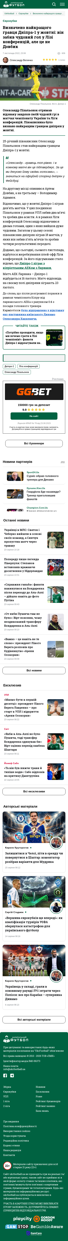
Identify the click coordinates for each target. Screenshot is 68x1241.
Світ (6, 729)
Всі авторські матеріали (34, 1019)
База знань (42, 1110)
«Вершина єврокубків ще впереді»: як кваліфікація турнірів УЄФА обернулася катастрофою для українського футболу (34, 924)
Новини (40, 1086)
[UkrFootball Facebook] (5, 1075)
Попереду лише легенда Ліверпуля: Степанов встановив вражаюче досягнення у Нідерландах (23, 565)
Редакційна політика (16, 1140)
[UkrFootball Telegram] (12, 1075)
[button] (53, 4)
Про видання (11, 1121)
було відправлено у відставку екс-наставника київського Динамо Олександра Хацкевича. (33, 314)
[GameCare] (34, 1233)
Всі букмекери (34, 443)
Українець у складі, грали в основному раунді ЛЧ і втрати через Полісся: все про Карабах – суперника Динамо (33, 992)
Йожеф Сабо (11, 763)
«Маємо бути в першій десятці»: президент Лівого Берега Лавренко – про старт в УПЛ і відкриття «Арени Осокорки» (24, 707)
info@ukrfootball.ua (14, 1069)
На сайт (34, 416)
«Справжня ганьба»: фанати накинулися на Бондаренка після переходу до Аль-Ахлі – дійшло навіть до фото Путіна (24, 592)
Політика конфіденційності (20, 1126)
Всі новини (34, 670)
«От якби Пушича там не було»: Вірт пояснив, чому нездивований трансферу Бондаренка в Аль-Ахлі (23, 619)
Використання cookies (16, 1131)
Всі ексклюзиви (34, 791)
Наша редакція (12, 1150)
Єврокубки (10, 21)
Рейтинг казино (45, 1106)
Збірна (7, 1086)
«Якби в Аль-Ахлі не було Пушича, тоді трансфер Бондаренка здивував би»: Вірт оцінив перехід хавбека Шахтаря (24, 741)
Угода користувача (14, 1135)
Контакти (9, 1155)
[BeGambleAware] (47, 1227)
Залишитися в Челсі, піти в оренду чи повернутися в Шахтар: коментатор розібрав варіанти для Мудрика (34, 857)
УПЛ (6, 695)
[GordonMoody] (44, 1219)
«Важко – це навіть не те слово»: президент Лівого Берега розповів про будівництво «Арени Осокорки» (22, 647)
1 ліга (6, 1101)
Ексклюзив (42, 1091)
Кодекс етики (11, 1145)
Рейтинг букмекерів (48, 1101)
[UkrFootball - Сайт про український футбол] (13, 4)
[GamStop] (17, 1226)
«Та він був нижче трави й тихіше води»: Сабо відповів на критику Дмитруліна (24, 772)
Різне (39, 1096)
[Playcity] (23, 1219)
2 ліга (6, 1106)
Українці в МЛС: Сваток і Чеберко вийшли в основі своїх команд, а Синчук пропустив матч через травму (22, 537)
